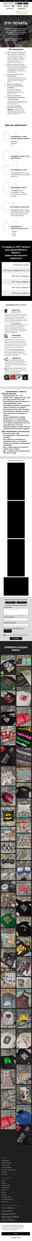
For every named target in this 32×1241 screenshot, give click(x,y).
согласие (20, 1228)
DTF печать (4, 1174)
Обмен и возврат (6, 1187)
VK (11, 145)
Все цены (4, 1192)
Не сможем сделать (6, 1197)
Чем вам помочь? (8, 607)
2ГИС (14, 233)
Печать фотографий (6, 1162)
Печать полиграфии (6, 1167)
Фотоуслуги (4, 1172)
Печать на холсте (6, 1165)
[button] (20, 3)
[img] (8, 3)
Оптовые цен (5, 1201)
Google (14, 235)
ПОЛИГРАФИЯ (7, 6)
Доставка (4, 1183)
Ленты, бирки (13, 6)
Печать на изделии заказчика (8, 1169)
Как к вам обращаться (9, 617)
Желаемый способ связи (10, 622)
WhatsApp (14, 141)
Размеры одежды (6, 1185)
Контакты (4, 1190)
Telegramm (14, 143)
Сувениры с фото (6, 1160)
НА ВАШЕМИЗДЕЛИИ (19, 6)
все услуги (10, 8)
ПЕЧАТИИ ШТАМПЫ (25, 6)
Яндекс (14, 231)
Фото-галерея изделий (7, 1199)
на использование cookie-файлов (9, 1229)
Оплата (3, 1180)
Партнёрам (4, 1194)
